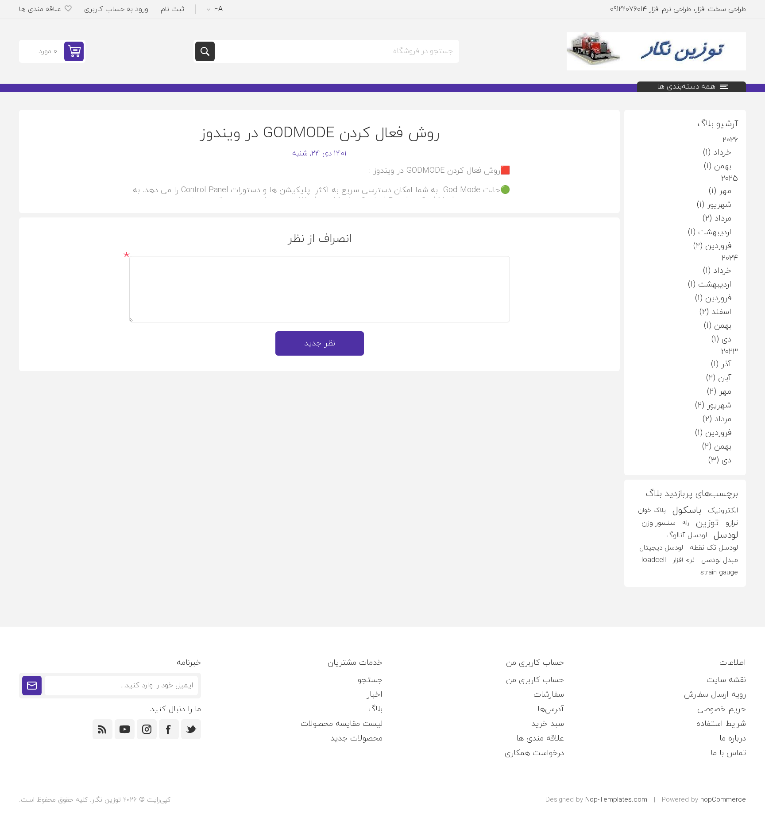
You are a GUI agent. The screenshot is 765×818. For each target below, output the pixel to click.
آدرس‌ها (550, 709)
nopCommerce (723, 800)
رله (685, 522)
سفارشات (548, 694)
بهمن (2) (716, 446)
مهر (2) (719, 391)
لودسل (726, 535)
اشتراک (32, 685)
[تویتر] (191, 729)
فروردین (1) (713, 298)
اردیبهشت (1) (709, 232)
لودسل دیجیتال (661, 548)
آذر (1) (721, 364)
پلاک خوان (652, 510)
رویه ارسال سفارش (715, 694)
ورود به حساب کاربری (116, 9)
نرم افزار (683, 560)
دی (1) (721, 339)
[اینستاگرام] (147, 729)
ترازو (732, 523)
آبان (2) (718, 378)
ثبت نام (172, 9)
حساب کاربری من (535, 680)
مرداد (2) (717, 218)
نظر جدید (319, 343)
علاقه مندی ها (540, 738)
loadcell (653, 560)
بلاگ (375, 709)
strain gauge (719, 573)
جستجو (205, 51)
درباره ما (732, 738)
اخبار (374, 694)
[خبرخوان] (102, 729)
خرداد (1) (717, 152)
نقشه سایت (726, 680)
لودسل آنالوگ (686, 535)
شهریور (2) (713, 405)
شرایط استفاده (721, 723)
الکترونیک (723, 511)
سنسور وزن (658, 523)
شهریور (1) (714, 204)
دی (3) (719, 460)
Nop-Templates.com (616, 800)
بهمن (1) (717, 166)
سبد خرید (547, 723)
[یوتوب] (125, 729)
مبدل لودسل (719, 560)
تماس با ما (728, 753)
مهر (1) (720, 191)
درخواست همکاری (534, 753)
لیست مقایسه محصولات (341, 723)
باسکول (686, 510)
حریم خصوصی (721, 709)
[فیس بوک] (169, 729)
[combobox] (336, 51)
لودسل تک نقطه (714, 548)
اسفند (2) (715, 312)
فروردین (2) (712, 246)
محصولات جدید (356, 738)
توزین (707, 523)
